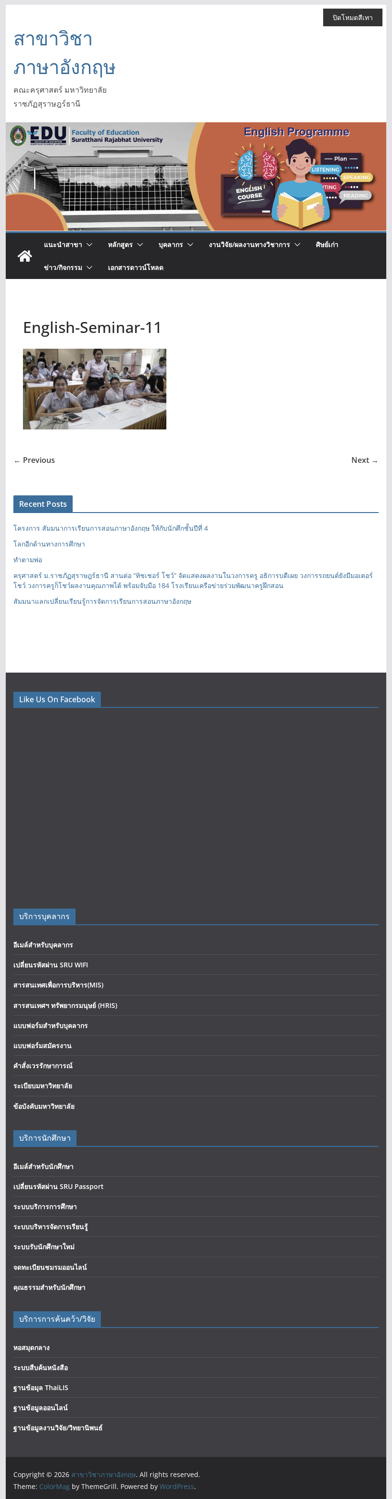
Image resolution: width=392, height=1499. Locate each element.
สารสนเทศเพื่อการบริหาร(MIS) (58, 984)
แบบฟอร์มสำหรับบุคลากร (50, 1025)
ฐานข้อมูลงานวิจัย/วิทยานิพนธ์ (58, 1427)
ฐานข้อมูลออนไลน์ (40, 1407)
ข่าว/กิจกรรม (63, 267)
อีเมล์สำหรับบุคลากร (43, 944)
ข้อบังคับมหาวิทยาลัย (44, 1106)
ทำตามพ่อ (27, 559)
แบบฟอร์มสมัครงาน (42, 1045)
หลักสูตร (120, 244)
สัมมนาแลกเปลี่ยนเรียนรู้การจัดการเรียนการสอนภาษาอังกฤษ (102, 601)
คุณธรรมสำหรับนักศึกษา (49, 1287)
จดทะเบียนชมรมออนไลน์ (50, 1267)
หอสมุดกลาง (31, 1347)
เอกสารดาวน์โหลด (135, 267)
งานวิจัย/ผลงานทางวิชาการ (249, 244)
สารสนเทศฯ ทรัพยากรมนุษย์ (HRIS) (65, 1005)
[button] (87, 244)
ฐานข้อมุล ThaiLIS (40, 1387)
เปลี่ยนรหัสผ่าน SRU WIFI (50, 964)
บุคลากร (171, 244)
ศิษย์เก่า (327, 244)
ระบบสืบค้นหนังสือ (40, 1367)
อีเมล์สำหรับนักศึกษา (43, 1166)
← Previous (34, 460)
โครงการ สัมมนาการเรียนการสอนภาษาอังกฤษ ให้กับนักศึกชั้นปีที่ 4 (110, 528)
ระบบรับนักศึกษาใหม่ (44, 1246)
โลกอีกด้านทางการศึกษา (49, 543)
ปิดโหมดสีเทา (353, 17)
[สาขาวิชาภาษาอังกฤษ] (24, 256)
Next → (365, 460)
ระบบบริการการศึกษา (45, 1206)
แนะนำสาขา (63, 244)
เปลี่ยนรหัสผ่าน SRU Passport (58, 1186)
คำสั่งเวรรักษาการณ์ (43, 1065)
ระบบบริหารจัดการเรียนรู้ (50, 1226)
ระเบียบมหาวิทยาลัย (42, 1085)
